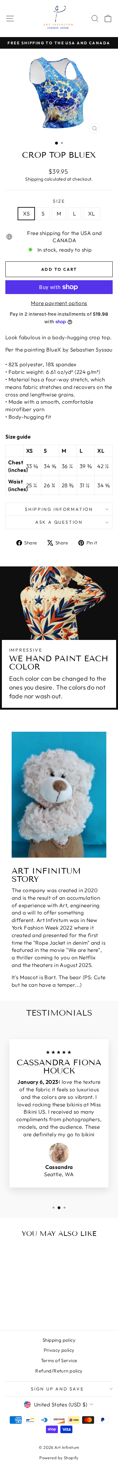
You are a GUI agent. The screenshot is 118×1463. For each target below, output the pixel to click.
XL (91, 213)
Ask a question (59, 522)
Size (59, 201)
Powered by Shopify (59, 1457)
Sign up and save (57, 1389)
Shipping (34, 179)
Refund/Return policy (59, 1371)
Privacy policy (59, 1350)
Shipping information (59, 509)
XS (26, 213)
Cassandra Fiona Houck (59, 1067)
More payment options (59, 303)
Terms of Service (59, 1360)
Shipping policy (59, 1340)
